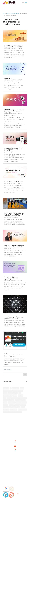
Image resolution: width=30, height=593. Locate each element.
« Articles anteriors (7, 369)
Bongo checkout (15, 388)
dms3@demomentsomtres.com (15, 447)
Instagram (19, 400)
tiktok (19, 407)
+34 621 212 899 (15, 443)
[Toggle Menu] (23, 3)
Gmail (5, 397)
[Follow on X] (13, 514)
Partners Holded (15, 464)
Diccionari (15, 478)
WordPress (19, 411)
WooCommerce (12, 411)
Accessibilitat (6, 388)
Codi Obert (20, 390)
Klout (24, 400)
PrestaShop (16, 404)
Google (8, 397)
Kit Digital (15, 460)
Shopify (5, 407)
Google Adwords (15, 397)
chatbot (15, 390)
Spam (9, 407)
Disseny (9, 393)
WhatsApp (15, 409)
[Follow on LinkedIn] (17, 514)
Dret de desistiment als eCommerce (14, 182)
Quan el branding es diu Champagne (14, 317)
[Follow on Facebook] (11, 514)
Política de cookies (22, 503)
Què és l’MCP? (8, 78)
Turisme (23, 407)
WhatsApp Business (22, 409)
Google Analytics (23, 397)
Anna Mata (8, 217)
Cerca (25, 374)
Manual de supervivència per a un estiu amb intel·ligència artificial (13, 46)
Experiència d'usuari (8, 395)
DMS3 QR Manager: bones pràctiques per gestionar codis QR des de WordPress (14, 111)
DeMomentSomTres (10, 48)
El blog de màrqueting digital (12, 13)
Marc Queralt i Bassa (11, 80)
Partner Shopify (15, 471)
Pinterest (11, 404)
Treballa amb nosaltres (15, 480)
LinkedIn (5, 402)
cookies (5, 393)
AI (10, 388)
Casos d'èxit (9, 390)
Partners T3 (15, 462)
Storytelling (14, 407)
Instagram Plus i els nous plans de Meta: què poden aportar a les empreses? (13, 149)
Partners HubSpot (15, 466)
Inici (4, 13)
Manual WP (15, 473)
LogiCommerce (11, 402)
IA (15, 400)
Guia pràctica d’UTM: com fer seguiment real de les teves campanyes (12, 278)
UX (10, 409)
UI (8, 409)
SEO (24, 404)
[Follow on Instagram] (15, 514)
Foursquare (20, 395)
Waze (5, 353)
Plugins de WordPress (15, 475)
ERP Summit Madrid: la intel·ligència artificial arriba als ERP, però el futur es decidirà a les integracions (14, 214)
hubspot (12, 400)
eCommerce (15, 393)
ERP (20, 393)
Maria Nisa (8, 152)
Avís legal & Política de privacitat (10, 503)
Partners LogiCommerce (15, 469)
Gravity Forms (6, 400)
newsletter (6, 404)
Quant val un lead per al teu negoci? (14, 245)
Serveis (15, 457)
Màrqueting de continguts (21, 402)
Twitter (5, 409)
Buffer (5, 390)
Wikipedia (5, 411)
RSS (21, 404)
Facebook (15, 395)
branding (22, 388)
